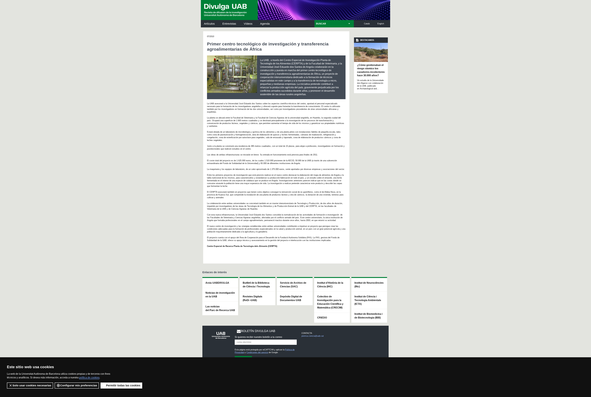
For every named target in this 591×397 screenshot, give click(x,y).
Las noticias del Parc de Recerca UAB (220, 308)
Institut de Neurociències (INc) (369, 285)
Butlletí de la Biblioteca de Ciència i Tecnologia (256, 285)
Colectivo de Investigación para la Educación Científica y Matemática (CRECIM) (330, 302)
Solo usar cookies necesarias (31, 385)
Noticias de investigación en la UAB (220, 295)
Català (367, 23)
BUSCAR (321, 23)
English (380, 23)
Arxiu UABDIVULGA (217, 283)
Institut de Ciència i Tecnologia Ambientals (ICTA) (367, 300)
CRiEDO (322, 317)
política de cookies (89, 377)
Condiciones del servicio (257, 352)
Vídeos (248, 23)
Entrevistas (229, 23)
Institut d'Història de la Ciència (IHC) (330, 285)
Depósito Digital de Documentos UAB (291, 298)
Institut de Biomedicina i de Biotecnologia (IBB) (368, 316)
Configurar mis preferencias (78, 385)
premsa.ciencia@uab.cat (313, 336)
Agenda (265, 23)
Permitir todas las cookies (123, 385)
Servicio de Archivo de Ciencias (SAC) (293, 285)
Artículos (209, 23)
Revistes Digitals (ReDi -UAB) (252, 298)
